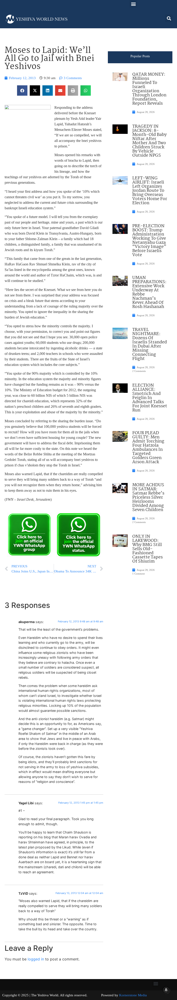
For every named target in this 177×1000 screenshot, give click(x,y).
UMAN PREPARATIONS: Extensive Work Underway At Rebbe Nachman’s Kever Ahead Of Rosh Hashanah (149, 292)
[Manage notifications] (166, 990)
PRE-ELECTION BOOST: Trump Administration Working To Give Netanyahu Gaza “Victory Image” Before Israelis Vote (149, 241)
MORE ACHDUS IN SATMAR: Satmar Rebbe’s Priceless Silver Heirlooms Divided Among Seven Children (148, 497)
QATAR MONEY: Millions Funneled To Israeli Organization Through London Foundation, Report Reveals (149, 89)
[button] (133, 4)
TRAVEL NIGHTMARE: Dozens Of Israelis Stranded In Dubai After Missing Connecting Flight (149, 344)
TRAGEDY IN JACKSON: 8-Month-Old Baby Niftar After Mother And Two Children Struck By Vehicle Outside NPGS (149, 141)
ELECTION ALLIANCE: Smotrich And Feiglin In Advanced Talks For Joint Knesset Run (149, 398)
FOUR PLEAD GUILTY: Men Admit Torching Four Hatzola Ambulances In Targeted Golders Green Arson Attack (148, 448)
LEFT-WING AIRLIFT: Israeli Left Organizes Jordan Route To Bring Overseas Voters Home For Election (149, 191)
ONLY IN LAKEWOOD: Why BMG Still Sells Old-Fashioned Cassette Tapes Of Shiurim (147, 549)
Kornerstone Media (133, 995)
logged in (36, 959)
